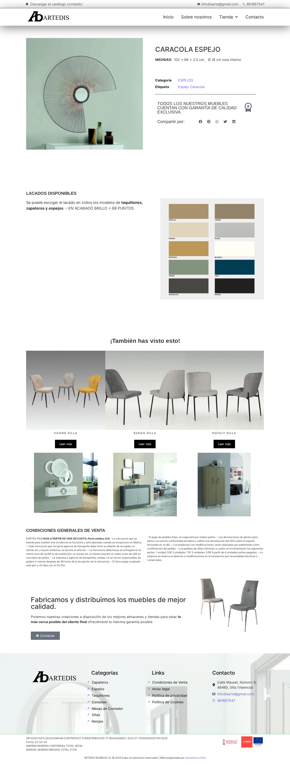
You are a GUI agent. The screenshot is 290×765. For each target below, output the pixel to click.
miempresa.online (195, 757)
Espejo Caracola (191, 87)
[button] (200, 121)
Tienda (226, 17)
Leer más (65, 443)
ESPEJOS (185, 80)
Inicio (168, 17)
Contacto (254, 17)
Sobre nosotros (196, 17)
